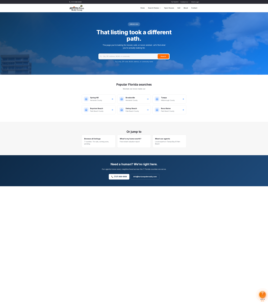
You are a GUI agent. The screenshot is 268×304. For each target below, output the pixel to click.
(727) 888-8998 (76, 2)
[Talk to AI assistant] (262, 295)
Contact (194, 8)
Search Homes (153, 8)
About (186, 8)
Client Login (195, 2)
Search (163, 56)
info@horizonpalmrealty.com (145, 177)
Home (142, 8)
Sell (178, 8)
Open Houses (169, 8)
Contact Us (184, 2)
